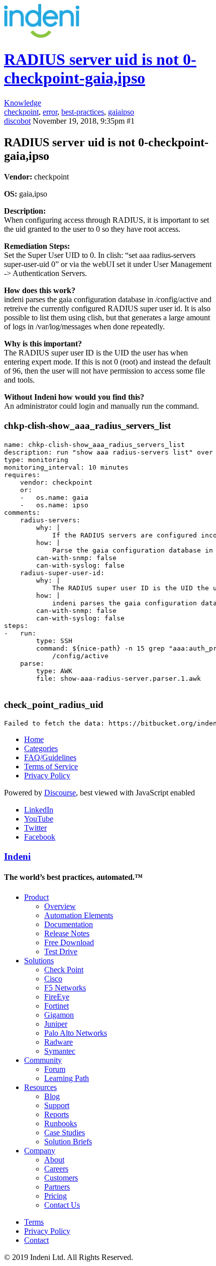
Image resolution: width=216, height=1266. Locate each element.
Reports (56, 1114)
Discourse (60, 792)
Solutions (39, 960)
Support (56, 1105)
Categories (41, 748)
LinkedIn (38, 809)
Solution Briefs (68, 1141)
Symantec (59, 1051)
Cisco (53, 978)
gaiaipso (121, 112)
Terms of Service (51, 766)
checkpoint (21, 112)
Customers (61, 1177)
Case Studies (64, 1132)
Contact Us (62, 1205)
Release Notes (66, 933)
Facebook (39, 837)
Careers (56, 1168)
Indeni (17, 856)
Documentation (68, 924)
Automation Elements (78, 915)
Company (39, 1150)
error (50, 112)
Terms (34, 1222)
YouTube (38, 819)
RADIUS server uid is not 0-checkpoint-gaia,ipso (100, 68)
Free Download (69, 942)
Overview (60, 906)
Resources (40, 1087)
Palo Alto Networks (75, 1033)
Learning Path (66, 1078)
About (54, 1159)
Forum (54, 1069)
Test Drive (60, 951)
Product (36, 897)
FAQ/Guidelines (50, 757)
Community (43, 1060)
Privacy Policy (47, 775)
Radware (58, 1042)
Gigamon (59, 1015)
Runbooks (60, 1123)
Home (34, 739)
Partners (57, 1187)
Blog (52, 1096)
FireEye (56, 996)
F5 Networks (65, 987)
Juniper (55, 1024)
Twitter (35, 828)
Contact (36, 1240)
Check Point (63, 969)
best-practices (82, 112)
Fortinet (56, 1006)
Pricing (55, 1196)
